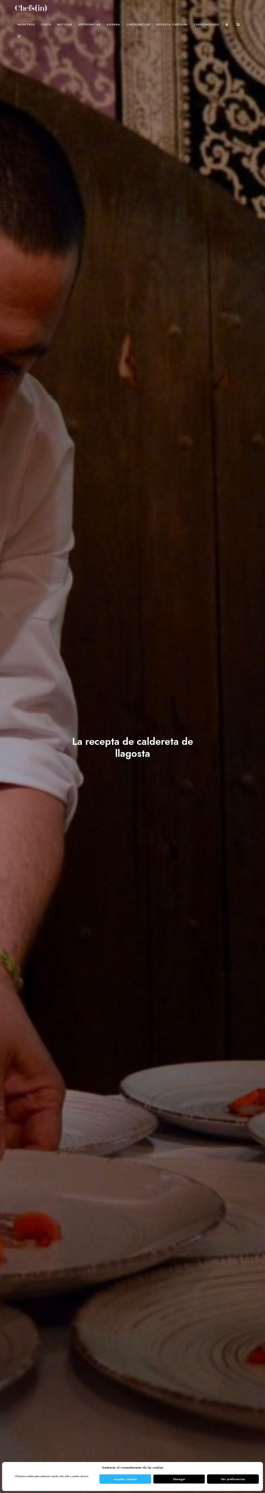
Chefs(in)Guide (206, 24)
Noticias (64, 24)
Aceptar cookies (125, 1479)
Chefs (46, 24)
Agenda (113, 24)
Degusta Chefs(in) (172, 24)
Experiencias (89, 24)
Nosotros (26, 24)
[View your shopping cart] (238, 24)
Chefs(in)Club (138, 24)
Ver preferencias (233, 1479)
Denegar (179, 1479)
